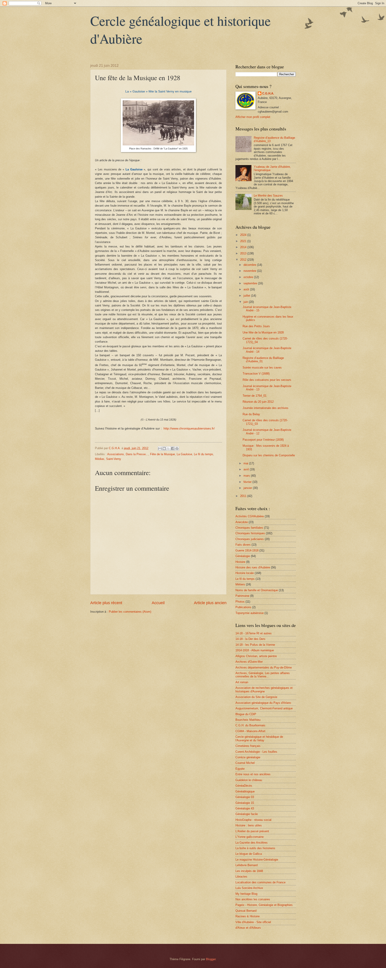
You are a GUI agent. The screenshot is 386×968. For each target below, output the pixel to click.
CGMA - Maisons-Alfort (250, 731)
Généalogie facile (246, 814)
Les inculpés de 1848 (249, 871)
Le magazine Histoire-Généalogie (256, 859)
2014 (243, 247)
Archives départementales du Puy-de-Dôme (263, 667)
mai (246, 463)
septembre (250, 283)
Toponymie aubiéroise (249, 613)
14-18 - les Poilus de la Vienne (255, 644)
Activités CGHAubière (249, 516)
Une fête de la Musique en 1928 (263, 332)
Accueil (158, 603)
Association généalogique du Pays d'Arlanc (263, 702)
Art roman (241, 682)
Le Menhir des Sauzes (268, 195)
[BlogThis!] (164, 448)
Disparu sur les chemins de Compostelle (269, 455)
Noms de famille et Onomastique (256, 590)
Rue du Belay (251, 414)
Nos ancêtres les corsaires (252, 899)
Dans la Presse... (137, 454)
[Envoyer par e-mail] (160, 448)
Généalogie (242, 556)
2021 (243, 241)
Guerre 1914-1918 (246, 550)
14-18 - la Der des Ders (250, 639)
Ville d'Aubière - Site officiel (253, 922)
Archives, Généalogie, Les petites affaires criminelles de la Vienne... (262, 674)
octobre (248, 277)
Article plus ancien (210, 603)
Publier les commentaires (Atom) (130, 611)
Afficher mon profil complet (252, 117)
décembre (250, 264)
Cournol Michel (245, 763)
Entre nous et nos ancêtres (253, 774)
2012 (243, 259)
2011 (243, 496)
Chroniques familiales (249, 527)
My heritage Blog (246, 893)
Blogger (211, 959)
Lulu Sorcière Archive (249, 888)
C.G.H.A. (268, 93)
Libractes (241, 876)
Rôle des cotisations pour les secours (267, 379)
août (246, 289)
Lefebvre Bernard (246, 865)
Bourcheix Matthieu (247, 719)
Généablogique (245, 791)
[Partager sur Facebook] (172, 448)
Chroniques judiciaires (249, 539)
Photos (240, 601)
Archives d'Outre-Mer (249, 661)
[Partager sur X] (168, 448)
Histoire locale (244, 573)
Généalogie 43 (244, 808)
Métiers (240, 584)
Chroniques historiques (250, 533)
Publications (243, 607)
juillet (247, 295)
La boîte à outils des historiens (255, 848)
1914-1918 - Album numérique (254, 650)
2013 (243, 253)
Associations (115, 454)
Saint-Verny (113, 459)
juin (246, 302)
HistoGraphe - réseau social (253, 819)
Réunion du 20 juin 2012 (258, 401)
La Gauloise (184, 454)
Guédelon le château (248, 780)
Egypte (240, 768)
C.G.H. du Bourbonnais (250, 725)
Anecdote (241, 522)
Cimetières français (247, 746)
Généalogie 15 (244, 803)
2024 (243, 235)
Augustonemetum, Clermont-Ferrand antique (264, 708)
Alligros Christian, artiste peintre (256, 656)
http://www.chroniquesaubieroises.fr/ (189, 428)
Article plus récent (106, 603)
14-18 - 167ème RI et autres (253, 633)
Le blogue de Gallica (248, 853)
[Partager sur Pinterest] (177, 448)
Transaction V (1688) (256, 373)
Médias (99, 459)
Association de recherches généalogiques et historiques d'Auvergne (264, 689)
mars (247, 475)
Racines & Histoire (247, 916)
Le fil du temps (203, 454)
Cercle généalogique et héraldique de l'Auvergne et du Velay (259, 738)
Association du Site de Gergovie (256, 697)
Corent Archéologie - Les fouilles (256, 751)
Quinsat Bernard (245, 910)
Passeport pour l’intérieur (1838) (263, 439)
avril (246, 469)
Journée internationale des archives (265, 408)
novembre (250, 270)
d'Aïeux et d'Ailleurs (248, 927)
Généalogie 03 (244, 797)
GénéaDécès (243, 785)
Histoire (240, 562)
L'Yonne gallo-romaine (249, 836)
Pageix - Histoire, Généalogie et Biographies (264, 905)
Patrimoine (242, 595)
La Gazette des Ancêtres (251, 842)
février (247, 482)
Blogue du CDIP (245, 714)
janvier (248, 488)
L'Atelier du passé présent (252, 831)
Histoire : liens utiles (248, 825)
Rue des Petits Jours (256, 326)
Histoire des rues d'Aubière (252, 567)
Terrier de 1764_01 (254, 395)
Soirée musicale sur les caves (262, 367)
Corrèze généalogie (247, 757)
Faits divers (243, 544)
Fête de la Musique (162, 454)
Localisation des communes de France (260, 882)
